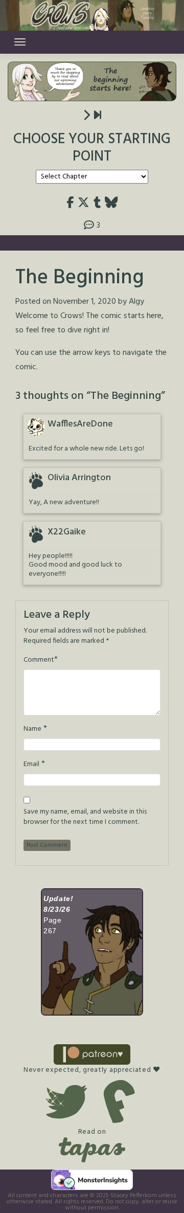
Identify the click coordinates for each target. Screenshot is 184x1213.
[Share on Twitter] (83, 203)
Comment (39, 660)
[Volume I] (86, 115)
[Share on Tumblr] (97, 203)
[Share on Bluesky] (111, 203)
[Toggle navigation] (20, 42)
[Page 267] (97, 115)
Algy (136, 301)
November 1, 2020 (84, 301)
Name (32, 729)
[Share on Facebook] (70, 203)
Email (31, 764)
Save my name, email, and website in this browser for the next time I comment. (85, 817)
